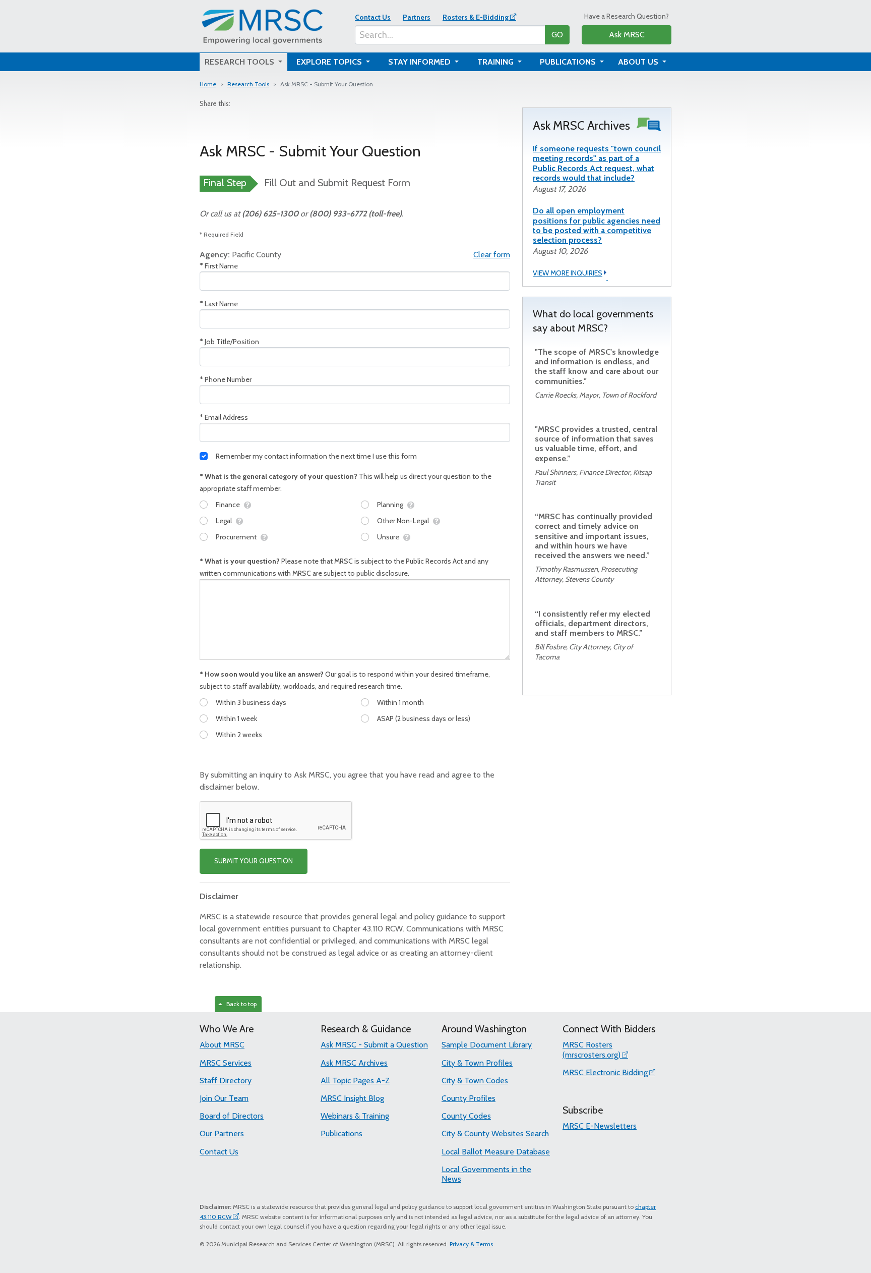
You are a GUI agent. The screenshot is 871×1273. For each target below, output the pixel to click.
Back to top (240, 1004)
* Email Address (224, 417)
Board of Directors (232, 1116)
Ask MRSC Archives (354, 1063)
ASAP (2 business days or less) (423, 718)
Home (208, 84)
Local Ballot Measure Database (496, 1151)
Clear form (491, 254)
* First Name (219, 265)
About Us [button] (639, 62)
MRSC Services (226, 1063)
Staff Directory (226, 1080)
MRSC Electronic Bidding (605, 1072)
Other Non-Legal (403, 520)
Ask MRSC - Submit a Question (374, 1044)
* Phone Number (226, 379)
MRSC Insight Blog (352, 1098)
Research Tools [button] (240, 62)
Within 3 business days (251, 702)
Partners (416, 17)
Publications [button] (569, 62)
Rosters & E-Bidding (476, 17)
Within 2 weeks (239, 734)
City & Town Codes (475, 1080)
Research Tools (248, 84)
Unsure (388, 536)
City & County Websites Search (495, 1133)
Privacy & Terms (471, 1244)
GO (557, 34)
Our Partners (222, 1133)
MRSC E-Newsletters (600, 1126)
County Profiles (468, 1098)
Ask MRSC (627, 34)
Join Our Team (224, 1098)
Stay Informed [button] (420, 62)
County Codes (466, 1116)
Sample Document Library (487, 1044)
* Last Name (219, 303)
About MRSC (222, 1044)
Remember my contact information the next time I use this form (316, 456)
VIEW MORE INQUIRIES (567, 273)
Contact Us (373, 17)
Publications (341, 1133)
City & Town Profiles (477, 1063)
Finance (228, 504)
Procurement (236, 536)
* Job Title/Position (229, 341)
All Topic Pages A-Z (355, 1080)
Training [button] (496, 62)
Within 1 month (400, 702)
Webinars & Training (355, 1116)
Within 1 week (236, 718)
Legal (224, 520)
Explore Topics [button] (330, 62)
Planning (390, 504)
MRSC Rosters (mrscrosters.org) (591, 1049)
